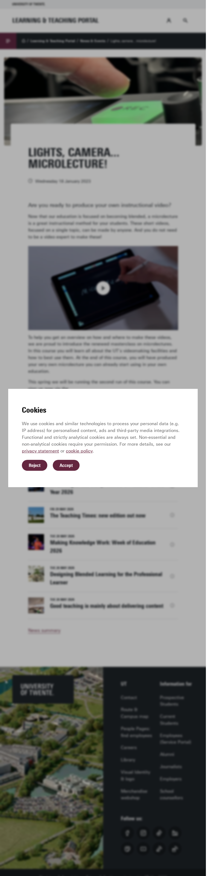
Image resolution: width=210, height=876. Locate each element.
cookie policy (79, 451)
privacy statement (40, 451)
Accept (66, 465)
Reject (34, 465)
